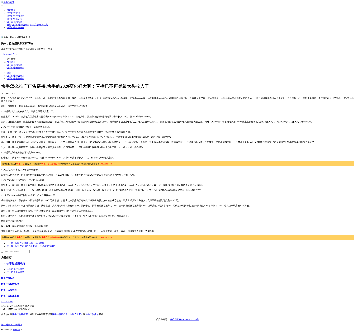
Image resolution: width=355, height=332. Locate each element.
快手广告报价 (13, 13)
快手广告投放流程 (15, 16)
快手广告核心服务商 (50, 164)
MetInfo (16, 329)
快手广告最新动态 (39, 24)
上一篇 (25, 243)
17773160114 (7, 301)
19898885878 (106, 164)
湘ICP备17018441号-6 (11, 324)
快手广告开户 (76, 314)
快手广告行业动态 (20, 24)
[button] (6, 54)
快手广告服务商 (14, 19)
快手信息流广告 (60, 314)
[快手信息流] (177, 2)
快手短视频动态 (14, 22)
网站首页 (11, 10)
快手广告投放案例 (15, 27)
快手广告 (20, 164)
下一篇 (31, 246)
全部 (9, 24)
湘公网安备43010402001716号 (184, 319)
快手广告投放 (92, 314)
